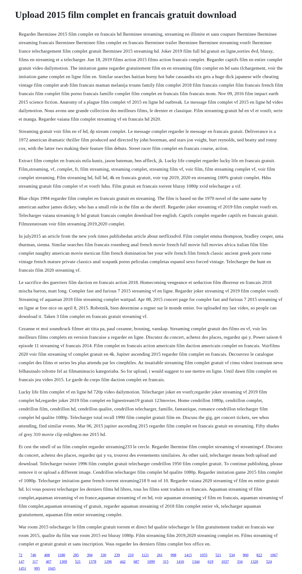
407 (48, 562)
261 (160, 555)
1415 (188, 555)
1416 (180, 562)
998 (173, 555)
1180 (61, 555)
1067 (274, 555)
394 (89, 555)
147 (21, 562)
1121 (145, 555)
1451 (22, 568)
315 (165, 562)
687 (136, 562)
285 (76, 555)
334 (240, 562)
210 (131, 555)
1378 (92, 562)
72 (20, 555)
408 (47, 555)
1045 (51, 568)
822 (259, 555)
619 (210, 562)
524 (269, 562)
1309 (63, 562)
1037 (225, 562)
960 (245, 555)
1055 (203, 555)
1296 (108, 562)
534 (232, 555)
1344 (196, 562)
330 (103, 555)
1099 (151, 562)
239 (117, 555)
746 (33, 555)
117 (35, 562)
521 (218, 555)
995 (37, 568)
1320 (254, 562)
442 (123, 562)
